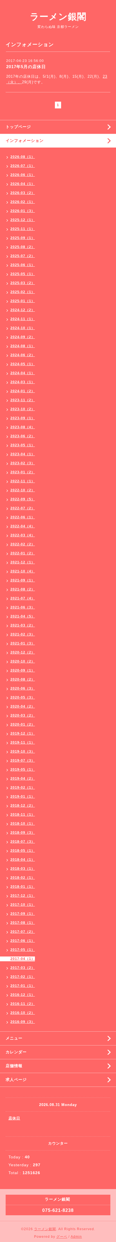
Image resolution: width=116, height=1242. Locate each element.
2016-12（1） (22, 995)
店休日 (14, 1118)
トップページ (18, 126)
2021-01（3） (22, 643)
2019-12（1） (22, 733)
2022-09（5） (22, 499)
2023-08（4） (22, 427)
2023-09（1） (22, 418)
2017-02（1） (22, 977)
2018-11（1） (22, 815)
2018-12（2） (22, 806)
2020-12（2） (22, 652)
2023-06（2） (22, 436)
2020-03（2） (22, 715)
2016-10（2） (22, 1013)
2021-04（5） (22, 616)
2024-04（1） (22, 373)
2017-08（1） (22, 923)
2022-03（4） (22, 535)
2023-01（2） (22, 472)
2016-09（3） (22, 1022)
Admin (76, 1237)
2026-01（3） (22, 211)
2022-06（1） (22, 517)
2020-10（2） (22, 661)
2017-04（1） (22, 959)
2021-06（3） (22, 607)
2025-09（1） (22, 238)
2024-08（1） (22, 346)
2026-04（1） (22, 184)
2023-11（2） (22, 400)
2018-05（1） (22, 851)
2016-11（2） (22, 1004)
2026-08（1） (22, 157)
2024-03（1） (22, 382)
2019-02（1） (22, 788)
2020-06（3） (22, 688)
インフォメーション (25, 140)
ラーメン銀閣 (58, 17)
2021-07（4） (22, 598)
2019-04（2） (22, 779)
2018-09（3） (22, 833)
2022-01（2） (22, 553)
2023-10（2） (22, 409)
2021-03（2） (22, 625)
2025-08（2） (22, 247)
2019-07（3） (22, 760)
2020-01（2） (22, 724)
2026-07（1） (22, 166)
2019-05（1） (22, 769)
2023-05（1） (22, 445)
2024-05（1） (22, 364)
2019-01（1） (22, 797)
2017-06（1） (22, 941)
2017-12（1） (22, 896)
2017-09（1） (22, 914)
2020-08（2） (22, 679)
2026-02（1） (22, 202)
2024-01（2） (22, 391)
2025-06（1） (22, 265)
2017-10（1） (22, 905)
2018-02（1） (22, 878)
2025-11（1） (22, 229)
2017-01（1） (22, 986)
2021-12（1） (22, 562)
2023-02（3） (22, 463)
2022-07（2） (22, 508)
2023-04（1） (22, 454)
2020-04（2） (22, 706)
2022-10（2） (22, 490)
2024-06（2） (22, 355)
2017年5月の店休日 (26, 66)
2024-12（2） (22, 310)
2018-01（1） (22, 887)
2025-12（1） (22, 220)
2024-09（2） (22, 337)
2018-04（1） (22, 860)
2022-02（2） (22, 544)
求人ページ (16, 1079)
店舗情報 (14, 1065)
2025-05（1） (22, 274)
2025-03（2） (22, 283)
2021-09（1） (22, 580)
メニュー (14, 1038)
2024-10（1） (22, 328)
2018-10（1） (22, 824)
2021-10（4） (22, 571)
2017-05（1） (22, 950)
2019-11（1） (22, 742)
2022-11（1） (22, 481)
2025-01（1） (22, 301)
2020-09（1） (22, 670)
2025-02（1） (22, 292)
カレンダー (16, 1052)
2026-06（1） (22, 175)
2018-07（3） (22, 842)
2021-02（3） (22, 634)
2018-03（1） (22, 869)
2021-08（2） (22, 589)
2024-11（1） (22, 319)
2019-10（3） (22, 751)
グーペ (61, 1237)
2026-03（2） (22, 193)
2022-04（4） (22, 526)
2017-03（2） (22, 968)
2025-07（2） (22, 256)
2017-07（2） (22, 932)
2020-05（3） (22, 697)
